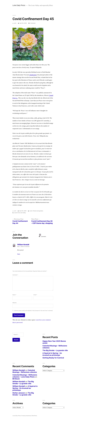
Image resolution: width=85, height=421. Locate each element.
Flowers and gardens (38, 210)
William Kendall (18, 370)
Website (14, 302)
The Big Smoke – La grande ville (55, 350)
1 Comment (32, 23)
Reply (18, 254)
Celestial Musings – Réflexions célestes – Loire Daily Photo (24, 376)
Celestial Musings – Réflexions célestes (54, 347)
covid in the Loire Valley (20, 212)
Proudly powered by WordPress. (29, 415)
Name (14, 294)
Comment (15, 275)
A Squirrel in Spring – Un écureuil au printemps (52, 354)
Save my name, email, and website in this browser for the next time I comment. (33, 310)
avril (15, 23)
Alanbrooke (32, 75)
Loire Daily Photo (18, 5)
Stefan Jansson (18, 393)
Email (35, 294)
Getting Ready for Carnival (53, 358)
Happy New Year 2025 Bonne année (54, 342)
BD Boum (16, 379)
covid (30, 210)
